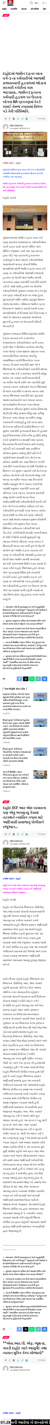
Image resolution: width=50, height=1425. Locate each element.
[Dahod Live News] (10, 3)
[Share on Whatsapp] (18, 118)
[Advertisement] (25, 44)
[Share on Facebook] (9, 118)
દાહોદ (6, 15)
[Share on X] (14, 118)
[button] (5, 3)
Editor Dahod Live (16, 125)
